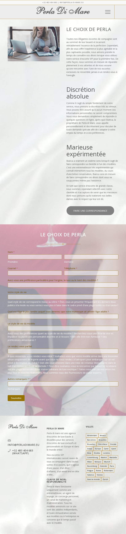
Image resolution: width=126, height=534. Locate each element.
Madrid (104, 457)
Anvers (103, 435)
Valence (90, 475)
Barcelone (91, 440)
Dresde (113, 444)
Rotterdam (108, 470)
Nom (11, 251)
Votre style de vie (17, 292)
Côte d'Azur (102, 444)
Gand (106, 448)
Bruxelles (102, 440)
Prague (90, 470)
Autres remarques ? (19, 378)
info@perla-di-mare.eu (72, 2)
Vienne (100, 475)
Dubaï (89, 448)
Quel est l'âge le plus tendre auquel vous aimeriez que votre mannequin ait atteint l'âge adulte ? (58, 311)
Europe (98, 448)
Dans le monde (93, 479)
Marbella (113, 457)
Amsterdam (92, 435)
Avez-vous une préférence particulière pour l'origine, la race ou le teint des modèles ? (53, 280)
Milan (89, 462)
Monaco (98, 462)
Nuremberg (92, 466)
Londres (106, 453)
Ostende (103, 466)
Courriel (13, 268)
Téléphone (70, 268)
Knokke (97, 453)
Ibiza (89, 453)
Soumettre (16, 398)
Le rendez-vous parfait (20, 346)
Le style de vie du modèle (21, 323)
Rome (98, 470)
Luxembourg (92, 457)
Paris (112, 466)
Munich (107, 462)
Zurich (105, 479)
